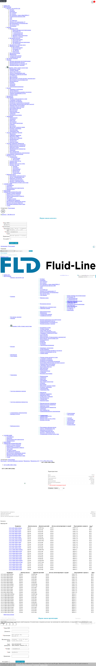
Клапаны (9, 27)
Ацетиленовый (16, 169)
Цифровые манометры (15, 135)
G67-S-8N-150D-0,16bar (15, 544)
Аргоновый (16, 167)
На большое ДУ (17, 31)
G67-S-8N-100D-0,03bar (15, 533)
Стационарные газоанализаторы (15, 154)
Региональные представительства (15, 188)
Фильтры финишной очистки (17, 62)
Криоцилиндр (16, 170)
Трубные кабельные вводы (16, 179)
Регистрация (11, 208)
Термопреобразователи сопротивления (19, 152)
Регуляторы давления (12, 58)
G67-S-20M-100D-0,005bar (15, 549)
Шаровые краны (14, 28)
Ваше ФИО (6, 223)
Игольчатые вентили (15, 38)
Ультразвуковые (14, 130)
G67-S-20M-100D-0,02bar (15, 553)
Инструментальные (18, 39)
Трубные (12, 9)
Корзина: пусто (4, 256)
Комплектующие (14, 142)
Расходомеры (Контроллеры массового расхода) (22, 104)
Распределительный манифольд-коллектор (20, 92)
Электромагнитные (15, 112)
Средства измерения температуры (15, 143)
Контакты (78, 618)
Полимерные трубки (15, 69)
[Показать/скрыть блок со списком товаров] (94, 247)
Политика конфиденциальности (8, 619)
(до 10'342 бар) (13, 75)
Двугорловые (16, 159)
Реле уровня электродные (16, 123)
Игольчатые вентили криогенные (21, 42)
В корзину (51, 488)
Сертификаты (10, 185)
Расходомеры (10, 97)
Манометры (13, 134)
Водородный (16, 171)
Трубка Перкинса (14, 90)
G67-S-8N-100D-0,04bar (15, 535)
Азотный (15, 166)
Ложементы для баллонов (16, 89)
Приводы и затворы (18, 36)
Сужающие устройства (15, 100)
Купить (56, 488)
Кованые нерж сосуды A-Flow (17, 163)
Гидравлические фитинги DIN (17, 16)
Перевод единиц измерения (14, 193)
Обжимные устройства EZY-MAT (18, 74)
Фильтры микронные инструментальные (20, 61)
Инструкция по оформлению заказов (16, 201)
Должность (6, 224)
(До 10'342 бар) (16, 43)
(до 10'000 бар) (13, 20)
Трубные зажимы (14, 70)
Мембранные (13, 54)
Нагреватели (10, 96)
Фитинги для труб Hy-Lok (13, 8)
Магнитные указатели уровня (17, 127)
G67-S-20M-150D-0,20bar (15, 567)
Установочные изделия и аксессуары (19, 182)
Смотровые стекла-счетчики (17, 107)
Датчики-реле (13, 140)
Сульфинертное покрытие (13, 200)
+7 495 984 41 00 (10, 214)
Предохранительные (15, 53)
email (7, 233)
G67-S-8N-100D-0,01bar (15, 529)
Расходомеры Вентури (15, 108)
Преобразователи (14, 139)
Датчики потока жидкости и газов (18, 98)
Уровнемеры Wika (14, 131)
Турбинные (12, 113)
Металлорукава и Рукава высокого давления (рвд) (22, 78)
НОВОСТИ (7, 5)
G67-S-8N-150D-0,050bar (15, 538)
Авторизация (4, 208)
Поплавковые (13, 121)
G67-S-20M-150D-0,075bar (15, 562)
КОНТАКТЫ (7, 190)
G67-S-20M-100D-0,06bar (15, 558)
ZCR (11, 18)
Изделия (9, 88)
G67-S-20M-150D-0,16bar (15, 565)
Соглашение (4, 621)
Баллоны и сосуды (11, 155)
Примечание (6, 236)
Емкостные (12, 120)
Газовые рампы (13, 94)
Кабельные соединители (16, 178)
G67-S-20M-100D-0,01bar (15, 551)
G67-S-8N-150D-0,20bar (15, 546)
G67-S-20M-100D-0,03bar (15, 555)
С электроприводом (18, 32)
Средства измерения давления (14, 132)
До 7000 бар (16, 50)
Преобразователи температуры (17, 148)
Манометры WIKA (14, 136)
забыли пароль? (13, 254)
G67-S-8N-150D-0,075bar (15, 540)
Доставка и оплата (11, 198)
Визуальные (13, 125)
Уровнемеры (10, 116)
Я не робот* (6, 239)
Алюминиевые (13, 157)
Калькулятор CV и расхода (13, 194)
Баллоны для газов (14, 165)
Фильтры (9, 59)
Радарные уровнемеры (15, 128)
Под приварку (13, 12)
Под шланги (13, 13)
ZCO (11, 19)
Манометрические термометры (18, 144)
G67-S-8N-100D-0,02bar (15, 531)
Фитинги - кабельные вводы (17, 181)
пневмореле (13, 119)
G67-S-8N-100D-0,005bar (15, 528)
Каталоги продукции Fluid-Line (15, 202)
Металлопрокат (14, 77)
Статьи (8, 205)
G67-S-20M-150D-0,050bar (15, 560)
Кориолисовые (13, 111)
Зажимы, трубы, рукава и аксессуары (18, 67)
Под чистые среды (14, 24)
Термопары (12, 150)
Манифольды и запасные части (18, 45)
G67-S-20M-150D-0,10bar (10, 464)
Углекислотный (17, 173)
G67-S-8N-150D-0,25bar (15, 547)
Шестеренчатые (14, 109)
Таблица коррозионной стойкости (15, 196)
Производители (11, 189)
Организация (5, 226)
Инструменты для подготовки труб (19, 80)
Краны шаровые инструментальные (22, 30)
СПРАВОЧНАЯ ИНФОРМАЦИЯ (12, 192)
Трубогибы (12, 84)
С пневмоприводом (18, 34)
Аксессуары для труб (15, 71)
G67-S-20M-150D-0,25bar (15, 569)
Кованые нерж (13, 162)
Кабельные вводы (11, 174)
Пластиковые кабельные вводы (18, 175)
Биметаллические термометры (17, 146)
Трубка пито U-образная (16, 138)
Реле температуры (14, 151)
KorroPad (12, 82)
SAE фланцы (13, 26)
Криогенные (16, 51)
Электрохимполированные (16, 86)
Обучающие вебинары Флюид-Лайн (16, 204)
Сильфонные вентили (15, 57)
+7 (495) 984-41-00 (84, 621)
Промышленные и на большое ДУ (18, 63)
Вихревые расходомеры (16, 115)
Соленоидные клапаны (15, 55)
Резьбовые (12, 11)
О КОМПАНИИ (8, 184)
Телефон (7, 232)
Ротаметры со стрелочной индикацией (19, 102)
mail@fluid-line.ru (84, 622)
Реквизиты (9, 186)
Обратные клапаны (15, 46)
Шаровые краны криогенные (20, 35)
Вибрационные (13, 117)
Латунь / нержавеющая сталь (17, 177)
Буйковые (12, 124)
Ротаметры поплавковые (16, 101)
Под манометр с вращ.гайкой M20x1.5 (19, 15)
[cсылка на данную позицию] (23, 528)
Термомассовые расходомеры (17, 105)
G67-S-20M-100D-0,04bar (15, 556)
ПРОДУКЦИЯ (7, 7)
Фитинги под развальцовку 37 (17, 22)
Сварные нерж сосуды (15, 161)
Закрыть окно (44, 665)
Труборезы (12, 85)
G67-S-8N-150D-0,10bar (15, 542)
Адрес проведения (7, 644)
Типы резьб (10, 197)
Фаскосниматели (14, 81)
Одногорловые (16, 158)
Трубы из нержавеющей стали (17, 73)
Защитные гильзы (14, 147)
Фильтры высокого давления (17, 65)
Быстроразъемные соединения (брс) (19, 23)
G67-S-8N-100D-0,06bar (15, 537)
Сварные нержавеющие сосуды (18, 93)
